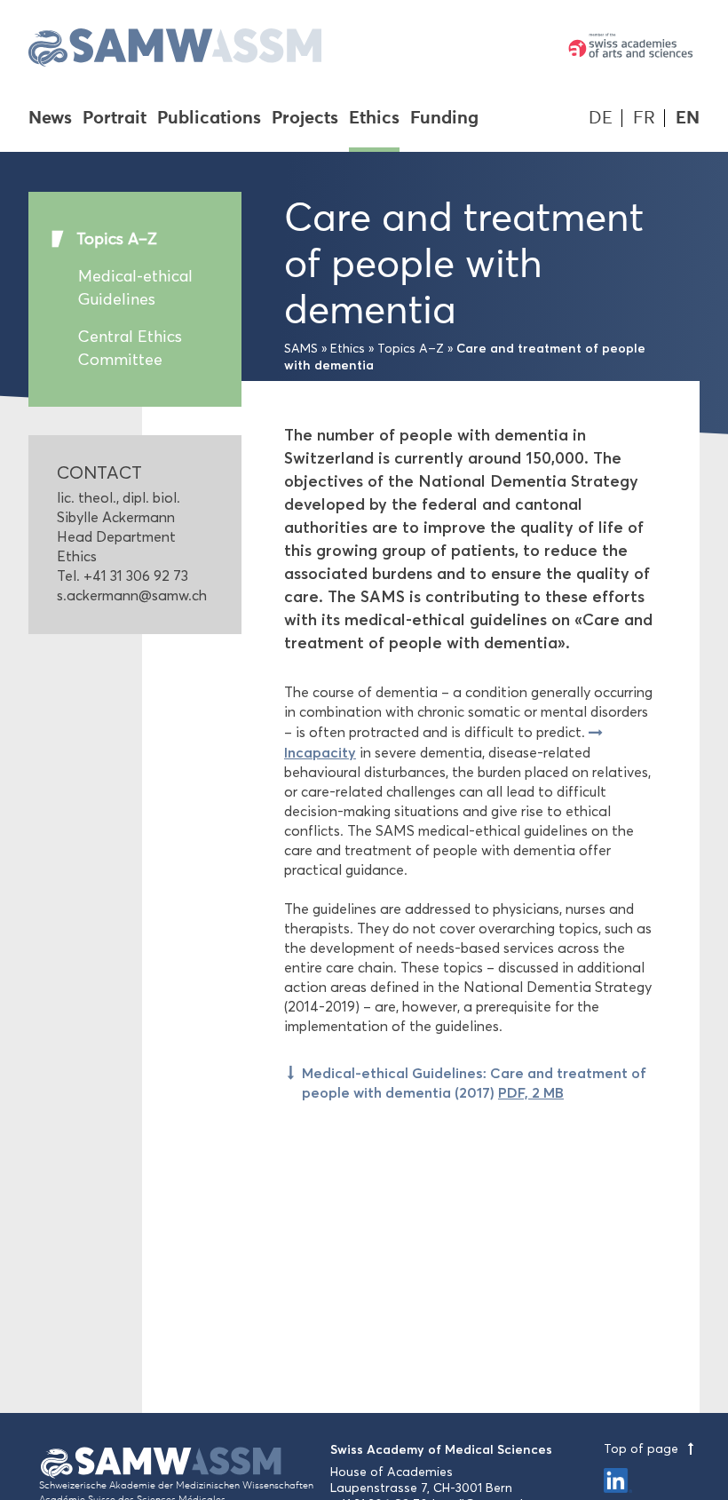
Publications (209, 119)
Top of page (643, 1448)
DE (601, 118)
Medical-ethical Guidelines (135, 287)
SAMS (301, 348)
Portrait (114, 119)
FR (644, 118)
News (50, 119)
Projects (305, 119)
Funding (444, 119)
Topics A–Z (116, 239)
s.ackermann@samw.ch (132, 595)
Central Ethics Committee (130, 348)
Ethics (374, 119)
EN (688, 118)
